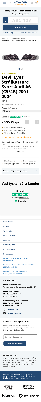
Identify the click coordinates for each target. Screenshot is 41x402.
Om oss (6, 226)
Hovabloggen (8, 254)
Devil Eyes (23, 38)
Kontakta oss (8, 222)
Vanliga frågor (8, 231)
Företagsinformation (10, 249)
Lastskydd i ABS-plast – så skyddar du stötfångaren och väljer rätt (16, 272)
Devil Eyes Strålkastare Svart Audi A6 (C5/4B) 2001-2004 (19, 40)
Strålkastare (15, 38)
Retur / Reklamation (10, 236)
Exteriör (8, 38)
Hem (3, 38)
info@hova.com (14, 313)
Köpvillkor (6, 240)
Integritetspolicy (9, 245)
